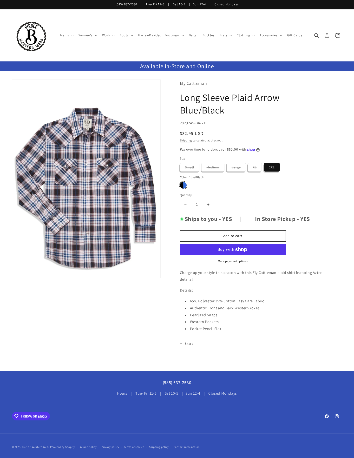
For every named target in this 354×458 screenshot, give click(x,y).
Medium (215, 168)
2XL (272, 167)
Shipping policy (159, 447)
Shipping (186, 140)
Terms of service (134, 447)
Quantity (186, 195)
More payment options (233, 261)
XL (257, 168)
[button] (66, 35)
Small (192, 168)
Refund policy (88, 447)
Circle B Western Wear (36, 447)
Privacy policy (110, 447)
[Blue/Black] (183, 185)
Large (239, 168)
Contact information (187, 447)
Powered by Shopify (62, 447)
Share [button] (189, 343)
